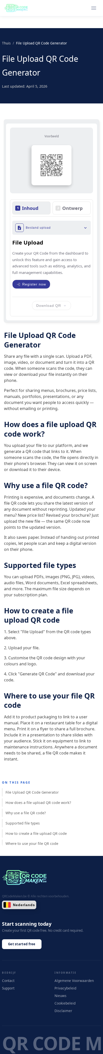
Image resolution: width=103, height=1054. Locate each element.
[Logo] (16, 8)
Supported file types (23, 823)
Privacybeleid (65, 988)
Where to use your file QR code (32, 843)
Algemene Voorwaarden (74, 980)
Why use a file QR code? (26, 812)
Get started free (22, 944)
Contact (8, 980)
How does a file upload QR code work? (38, 802)
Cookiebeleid (65, 1003)
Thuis (6, 43)
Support (8, 988)
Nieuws (60, 995)
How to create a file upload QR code (36, 833)
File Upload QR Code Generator (32, 792)
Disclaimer (63, 1010)
